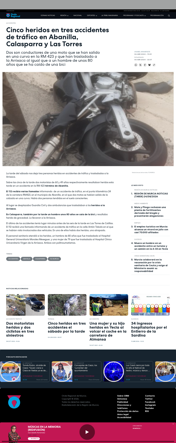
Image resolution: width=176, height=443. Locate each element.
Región (63, 15)
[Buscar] (168, 15)
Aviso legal (123, 414)
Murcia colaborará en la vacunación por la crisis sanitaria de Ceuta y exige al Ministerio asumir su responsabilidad (151, 265)
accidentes (11, 23)
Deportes (91, 15)
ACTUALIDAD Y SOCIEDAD (33, 376)
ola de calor (145, 10)
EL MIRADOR (27, 363)
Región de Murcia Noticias (145, 190)
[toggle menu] (68, 15)
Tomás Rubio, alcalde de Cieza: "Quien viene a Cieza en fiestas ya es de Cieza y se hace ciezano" (34, 368)
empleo (137, 223)
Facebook (150, 402)
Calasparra (40, 259)
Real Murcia (155, 10)
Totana (51, 319)
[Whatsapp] (136, 65)
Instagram (150, 405)
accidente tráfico (14, 319)
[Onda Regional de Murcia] (13, 15)
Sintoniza (122, 398)
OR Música (136, 428)
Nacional (77, 15)
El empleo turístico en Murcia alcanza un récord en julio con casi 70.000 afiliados (151, 229)
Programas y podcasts (133, 15)
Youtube (149, 408)
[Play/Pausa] (87, 432)
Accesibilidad (124, 417)
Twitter (149, 398)
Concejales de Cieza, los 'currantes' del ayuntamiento (85, 368)
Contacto (150, 395)
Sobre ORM (123, 395)
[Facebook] (145, 65)
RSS (147, 411)
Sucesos (138, 239)
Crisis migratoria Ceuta (144, 256)
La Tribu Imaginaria (109, 15)
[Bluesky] (150, 65)
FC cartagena (164, 10)
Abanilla (26, 259)
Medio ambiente (141, 203)
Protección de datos (127, 411)
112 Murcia (54, 259)
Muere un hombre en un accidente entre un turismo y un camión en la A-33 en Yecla (151, 246)
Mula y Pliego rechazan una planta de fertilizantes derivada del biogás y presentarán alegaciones (150, 211)
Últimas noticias (48, 15)
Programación (157, 15)
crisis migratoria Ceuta (132, 10)
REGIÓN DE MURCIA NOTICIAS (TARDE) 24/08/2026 (151, 195)
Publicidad (122, 402)
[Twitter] (140, 65)
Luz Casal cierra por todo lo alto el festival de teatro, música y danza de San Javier (138, 368)
